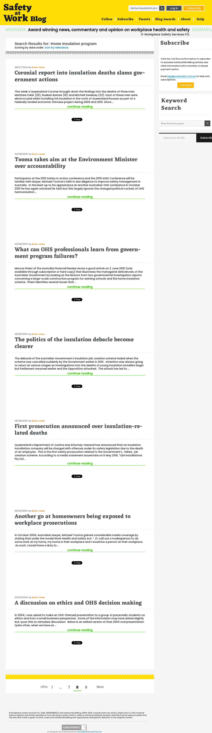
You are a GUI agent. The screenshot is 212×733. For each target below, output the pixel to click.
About (186, 19)
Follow (107, 19)
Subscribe (194, 8)
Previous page (44, 686)
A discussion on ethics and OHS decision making (78, 603)
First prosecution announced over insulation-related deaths (78, 430)
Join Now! (185, 85)
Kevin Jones (38, 67)
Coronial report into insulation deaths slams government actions (80, 76)
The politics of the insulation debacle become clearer (74, 343)
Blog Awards (165, 19)
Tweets (144, 19)
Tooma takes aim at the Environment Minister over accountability (76, 163)
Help (200, 19)
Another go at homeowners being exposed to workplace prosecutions (73, 520)
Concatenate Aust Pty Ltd (89, 731)
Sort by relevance (56, 47)
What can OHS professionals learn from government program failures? (77, 253)
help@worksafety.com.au (181, 76)
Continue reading (106, 106)
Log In (174, 8)
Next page (100, 686)
